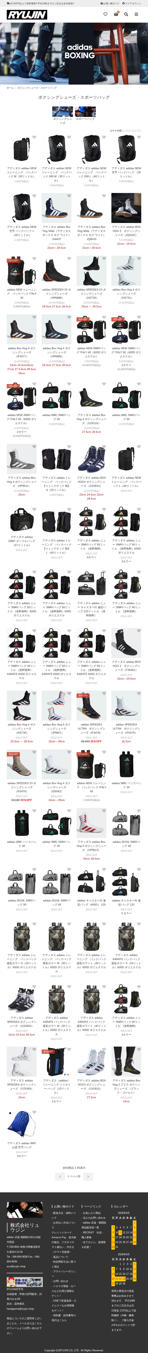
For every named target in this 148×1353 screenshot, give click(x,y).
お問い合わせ (60, 1281)
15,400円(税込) (126, 302)
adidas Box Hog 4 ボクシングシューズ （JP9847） (57, 728)
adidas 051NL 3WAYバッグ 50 (21, 902)
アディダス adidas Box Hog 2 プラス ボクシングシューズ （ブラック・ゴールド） (126, 1086)
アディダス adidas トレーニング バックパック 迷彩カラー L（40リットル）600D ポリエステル (91, 961)
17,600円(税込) (57, 244)
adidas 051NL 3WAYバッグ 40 (126, 843)
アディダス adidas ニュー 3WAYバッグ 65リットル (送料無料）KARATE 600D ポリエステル (91, 670)
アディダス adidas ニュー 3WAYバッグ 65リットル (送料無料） (91, 544)
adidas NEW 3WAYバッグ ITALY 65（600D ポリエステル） (22, 419)
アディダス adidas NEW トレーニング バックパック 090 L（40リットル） (91, 174)
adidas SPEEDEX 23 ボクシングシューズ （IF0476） (22, 787)
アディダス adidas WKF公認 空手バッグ (21, 1145)
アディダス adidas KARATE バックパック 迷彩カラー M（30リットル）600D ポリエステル (56, 1026)
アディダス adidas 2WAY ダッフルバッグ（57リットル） (21, 541)
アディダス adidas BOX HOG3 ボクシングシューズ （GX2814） (91, 481)
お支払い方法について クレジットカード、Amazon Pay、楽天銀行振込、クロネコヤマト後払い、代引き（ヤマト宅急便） (64, 1237)
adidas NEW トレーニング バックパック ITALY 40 (91, 787)
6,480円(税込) (91, 185)
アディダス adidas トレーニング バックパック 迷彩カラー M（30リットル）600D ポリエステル (56, 963)
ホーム (10, 88)
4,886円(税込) (21, 302)
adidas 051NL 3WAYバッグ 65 (56, 902)
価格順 (127, 130)
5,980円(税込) (56, 185)
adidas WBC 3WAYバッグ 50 (56, 417)
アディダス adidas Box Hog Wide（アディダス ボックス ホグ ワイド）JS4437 (56, 233)
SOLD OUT (126, 491)
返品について (60, 1257)
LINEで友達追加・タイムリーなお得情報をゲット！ (64, 1305)
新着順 (137, 130)
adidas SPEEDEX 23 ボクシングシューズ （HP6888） (56, 293)
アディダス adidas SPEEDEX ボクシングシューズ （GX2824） (21, 1021)
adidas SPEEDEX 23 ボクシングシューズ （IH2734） (91, 293)
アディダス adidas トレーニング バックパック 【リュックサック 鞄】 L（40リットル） (56, 546)
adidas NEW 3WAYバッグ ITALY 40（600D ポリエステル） (91, 352)
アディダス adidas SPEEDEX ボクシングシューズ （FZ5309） (21, 1084)
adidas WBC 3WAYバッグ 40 (56, 843)
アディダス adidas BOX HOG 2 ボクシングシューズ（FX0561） (126, 665)
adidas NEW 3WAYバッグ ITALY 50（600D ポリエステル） (126, 352)
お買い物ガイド (111, 3)
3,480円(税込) (56, 495)
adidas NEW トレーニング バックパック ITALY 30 (21, 293)
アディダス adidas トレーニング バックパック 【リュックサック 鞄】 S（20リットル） (56, 483)
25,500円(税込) (91, 302)
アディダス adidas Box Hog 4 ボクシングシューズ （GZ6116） (91, 419)
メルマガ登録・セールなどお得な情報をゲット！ (64, 1291)
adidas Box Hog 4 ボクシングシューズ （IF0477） (22, 352)
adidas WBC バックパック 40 (21, 843)
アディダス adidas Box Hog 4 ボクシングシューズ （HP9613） (91, 845)
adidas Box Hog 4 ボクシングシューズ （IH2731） (126, 293)
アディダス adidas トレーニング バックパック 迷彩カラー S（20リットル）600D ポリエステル (22, 961)
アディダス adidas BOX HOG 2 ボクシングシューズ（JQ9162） (126, 231)
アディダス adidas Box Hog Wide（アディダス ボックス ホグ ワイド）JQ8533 (91, 233)
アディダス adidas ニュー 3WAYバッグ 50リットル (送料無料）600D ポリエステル (21, 609)
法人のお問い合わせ (94, 1218)
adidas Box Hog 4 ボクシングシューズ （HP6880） (57, 352)
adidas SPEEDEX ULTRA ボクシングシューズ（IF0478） (91, 728)
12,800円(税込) (57, 424)
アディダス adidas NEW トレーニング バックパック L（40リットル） (126, 481)
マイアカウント (133, 3)
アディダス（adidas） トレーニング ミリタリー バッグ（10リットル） (57, 1086)
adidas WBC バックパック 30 (126, 785)
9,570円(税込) (126, 240)
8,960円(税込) (21, 428)
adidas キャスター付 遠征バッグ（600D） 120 (91, 902)
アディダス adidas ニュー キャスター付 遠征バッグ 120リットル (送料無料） (91, 609)
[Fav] (106, 14)
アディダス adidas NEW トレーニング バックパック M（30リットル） (22, 172)
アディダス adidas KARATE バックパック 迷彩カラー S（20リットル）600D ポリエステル (126, 961)
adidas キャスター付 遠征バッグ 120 (126, 902)
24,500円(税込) (57, 302)
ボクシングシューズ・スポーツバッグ (37, 88)
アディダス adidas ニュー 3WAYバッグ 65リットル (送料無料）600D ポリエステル (56, 609)
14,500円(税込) (91, 491)
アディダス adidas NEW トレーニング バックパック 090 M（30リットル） (56, 174)
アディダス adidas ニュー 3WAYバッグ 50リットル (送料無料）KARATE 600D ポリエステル (56, 670)
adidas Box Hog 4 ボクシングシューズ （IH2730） (22, 728)
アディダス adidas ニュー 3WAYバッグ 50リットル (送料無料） (126, 1021)
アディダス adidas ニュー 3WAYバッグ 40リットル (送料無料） (126, 607)
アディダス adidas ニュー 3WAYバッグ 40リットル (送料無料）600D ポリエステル (126, 546)
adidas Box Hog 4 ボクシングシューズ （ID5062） (57, 787)
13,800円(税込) (126, 424)
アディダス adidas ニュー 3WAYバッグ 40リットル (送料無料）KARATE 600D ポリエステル (21, 670)
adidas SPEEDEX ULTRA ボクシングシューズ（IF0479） (126, 728)
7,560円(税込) (91, 361)
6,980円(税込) (21, 181)
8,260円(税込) (126, 361)
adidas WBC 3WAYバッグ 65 (126, 417)
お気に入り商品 (92, 1213)
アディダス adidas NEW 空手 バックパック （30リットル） (126, 172)
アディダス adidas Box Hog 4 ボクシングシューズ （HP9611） (22, 481)
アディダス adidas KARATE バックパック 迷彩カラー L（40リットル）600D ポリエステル (91, 1023)
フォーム (14, 1328)
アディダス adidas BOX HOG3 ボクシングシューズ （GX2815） (91, 1084)
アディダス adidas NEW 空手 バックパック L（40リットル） (21, 231)
